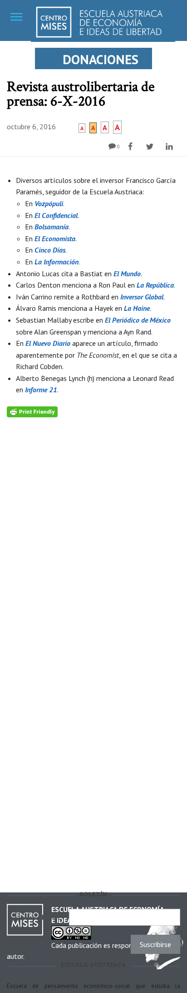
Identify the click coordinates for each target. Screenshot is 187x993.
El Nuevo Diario (47, 343)
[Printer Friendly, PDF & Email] (32, 411)
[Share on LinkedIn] (170, 146)
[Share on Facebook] (131, 146)
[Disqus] (93, 531)
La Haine (137, 308)
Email (53, 917)
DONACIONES (100, 59)
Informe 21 (41, 389)
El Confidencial (56, 215)
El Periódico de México (138, 319)
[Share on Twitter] (151, 146)
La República (155, 284)
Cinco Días (49, 249)
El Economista (54, 238)
